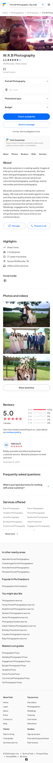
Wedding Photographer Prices (15, 657)
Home (5, 13)
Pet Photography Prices (12, 682)
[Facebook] (5, 280)
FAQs (33, 154)
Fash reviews (32, 742)
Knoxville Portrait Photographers (15, 567)
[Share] (48, 21)
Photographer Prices (11, 653)
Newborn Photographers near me (16, 613)
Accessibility (11, 756)
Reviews (24, 154)
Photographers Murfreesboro (14, 586)
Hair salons (31, 702)
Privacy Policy (42, 753)
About (5, 154)
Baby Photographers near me (14, 638)
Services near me (10, 742)
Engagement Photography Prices (16, 661)
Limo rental (32, 719)
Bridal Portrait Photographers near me (18, 609)
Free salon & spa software (38, 738)
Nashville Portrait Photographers (15, 559)
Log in (5, 706)
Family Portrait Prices (11, 674)
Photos (15, 154)
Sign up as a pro (33, 734)
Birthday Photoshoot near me (14, 630)
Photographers (17, 13)
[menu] (4, 4)
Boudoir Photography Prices (14, 665)
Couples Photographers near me (16, 634)
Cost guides (8, 738)
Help (5, 723)
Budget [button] (8, 107)
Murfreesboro (33, 13)
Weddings (31, 711)
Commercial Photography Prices (16, 678)
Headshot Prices (9, 670)
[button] (26, 486)
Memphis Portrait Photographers (16, 572)
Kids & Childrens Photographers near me (19, 626)
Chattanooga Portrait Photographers (17, 563)
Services (42, 154)
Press (5, 715)
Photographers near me (12, 600)
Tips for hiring (8, 734)
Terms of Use (27, 753)
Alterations (31, 723)
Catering (31, 715)
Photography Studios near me (14, 621)
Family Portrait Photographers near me (18, 605)
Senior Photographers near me (15, 617)
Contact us (7, 719)
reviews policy (14, 432)
